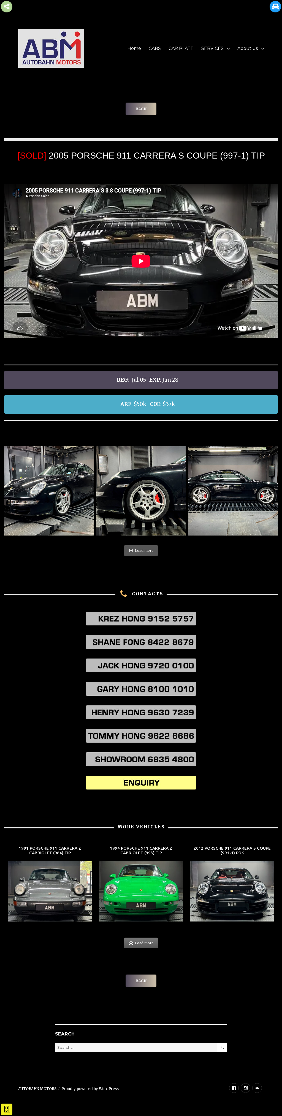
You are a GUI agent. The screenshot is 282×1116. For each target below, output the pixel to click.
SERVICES (212, 48)
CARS (155, 48)
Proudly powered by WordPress (90, 1088)
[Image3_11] (141, 491)
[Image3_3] (233, 491)
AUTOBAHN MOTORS (37, 1088)
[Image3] (49, 491)
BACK (141, 108)
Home (134, 48)
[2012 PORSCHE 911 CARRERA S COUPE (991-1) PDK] (232, 884)
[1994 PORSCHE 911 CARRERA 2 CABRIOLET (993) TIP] (141, 884)
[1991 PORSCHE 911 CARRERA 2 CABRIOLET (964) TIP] (50, 884)
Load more (144, 550)
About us (247, 48)
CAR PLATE (181, 48)
